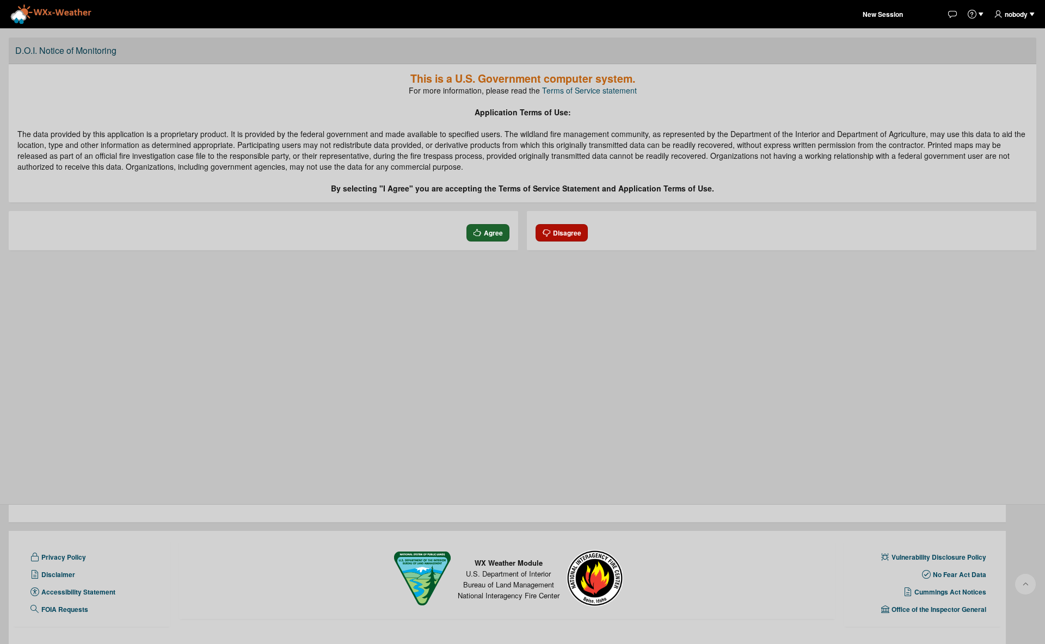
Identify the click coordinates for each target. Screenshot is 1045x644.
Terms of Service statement (589, 90)
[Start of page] (1025, 584)
